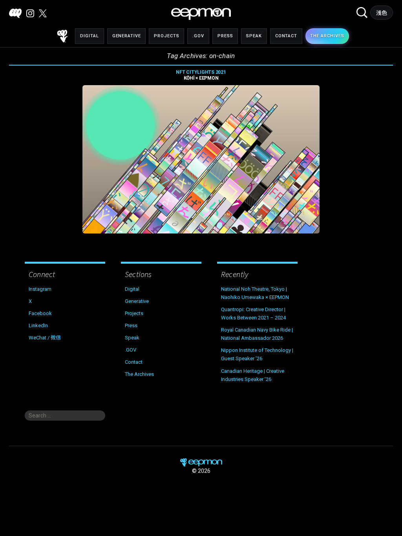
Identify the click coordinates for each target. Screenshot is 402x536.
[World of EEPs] (201, 14)
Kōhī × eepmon (201, 75)
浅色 (381, 13)
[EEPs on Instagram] (30, 13)
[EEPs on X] (43, 13)
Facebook (40, 313)
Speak (253, 35)
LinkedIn (38, 325)
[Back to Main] (62, 36)
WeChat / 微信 (45, 338)
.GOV (198, 35)
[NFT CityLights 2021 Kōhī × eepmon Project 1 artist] (201, 159)
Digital (89, 35)
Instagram (40, 289)
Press (225, 35)
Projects (166, 35)
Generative (126, 35)
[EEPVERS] (15, 13)
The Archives (139, 374)
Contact (286, 35)
